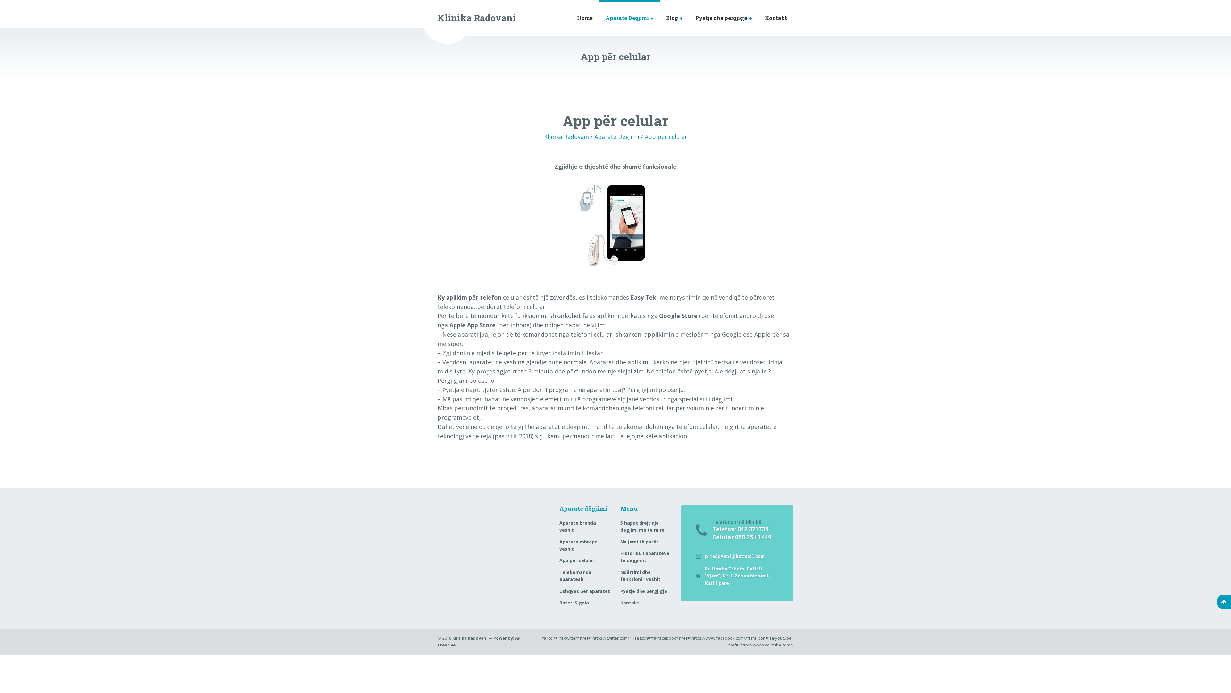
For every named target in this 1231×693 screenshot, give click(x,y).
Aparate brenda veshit (577, 526)
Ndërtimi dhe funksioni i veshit (640, 575)
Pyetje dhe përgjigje (721, 17)
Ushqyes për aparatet (584, 591)
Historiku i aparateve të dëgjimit (644, 556)
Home (585, 17)
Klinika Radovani (566, 137)
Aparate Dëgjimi (627, 17)
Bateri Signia (574, 603)
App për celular (666, 137)
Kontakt (776, 17)
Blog (672, 17)
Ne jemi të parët (639, 542)
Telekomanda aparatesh (575, 575)
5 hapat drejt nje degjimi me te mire (642, 526)
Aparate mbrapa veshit (578, 545)
